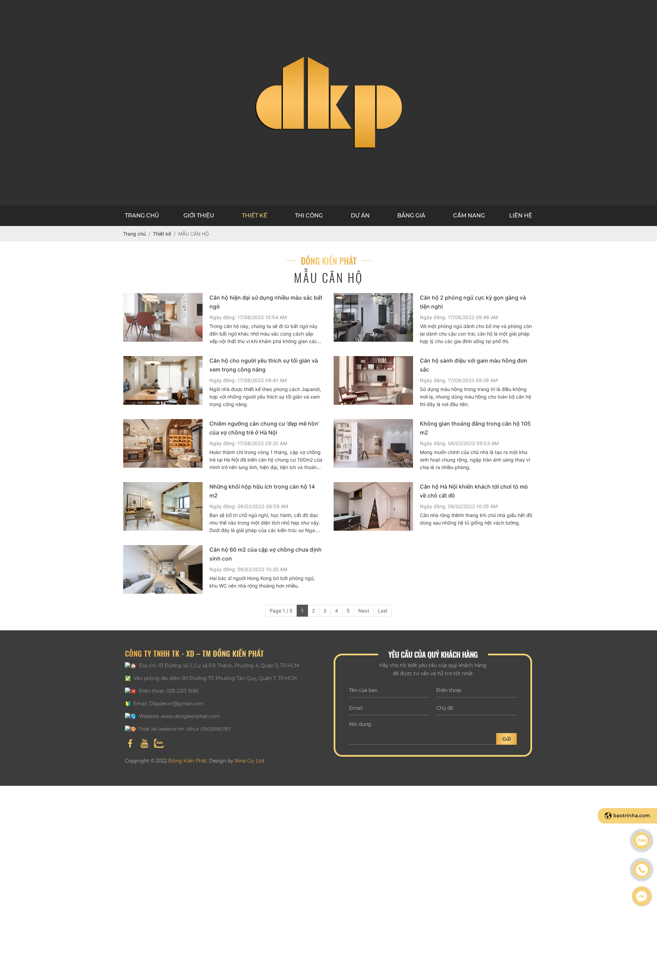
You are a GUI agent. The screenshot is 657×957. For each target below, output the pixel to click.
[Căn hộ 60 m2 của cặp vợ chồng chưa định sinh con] (163, 569)
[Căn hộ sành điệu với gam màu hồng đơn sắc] (373, 382)
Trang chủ (142, 215)
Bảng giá (411, 215)
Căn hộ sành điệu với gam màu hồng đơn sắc (473, 365)
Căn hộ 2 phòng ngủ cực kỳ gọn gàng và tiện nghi (473, 302)
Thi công (309, 215)
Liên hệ (520, 215)
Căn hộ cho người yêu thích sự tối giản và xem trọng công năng (263, 365)
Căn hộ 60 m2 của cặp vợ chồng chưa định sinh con (265, 554)
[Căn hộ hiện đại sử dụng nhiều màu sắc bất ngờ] (163, 319)
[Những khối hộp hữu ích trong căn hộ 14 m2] (163, 508)
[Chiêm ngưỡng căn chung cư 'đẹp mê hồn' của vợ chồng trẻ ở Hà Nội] (163, 445)
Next (363, 611)
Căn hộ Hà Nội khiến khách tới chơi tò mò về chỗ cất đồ (474, 491)
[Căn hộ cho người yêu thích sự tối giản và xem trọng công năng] (163, 382)
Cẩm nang (469, 215)
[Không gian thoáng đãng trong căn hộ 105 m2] (373, 445)
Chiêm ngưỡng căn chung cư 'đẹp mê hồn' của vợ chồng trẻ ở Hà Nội (264, 428)
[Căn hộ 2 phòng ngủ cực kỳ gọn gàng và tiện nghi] (373, 319)
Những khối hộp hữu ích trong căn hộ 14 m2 (262, 491)
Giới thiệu (198, 215)
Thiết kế (254, 215)
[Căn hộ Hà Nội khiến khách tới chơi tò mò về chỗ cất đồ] (373, 506)
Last (382, 611)
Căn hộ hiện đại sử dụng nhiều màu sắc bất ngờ (265, 302)
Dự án (360, 215)
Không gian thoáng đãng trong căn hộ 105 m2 (475, 428)
